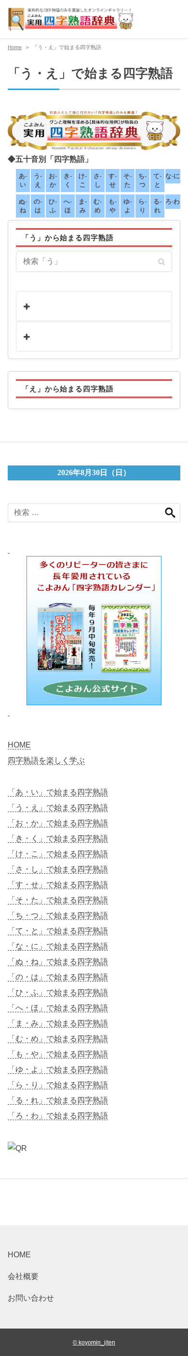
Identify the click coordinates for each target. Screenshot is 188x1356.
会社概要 (23, 1276)
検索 (170, 513)
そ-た (127, 180)
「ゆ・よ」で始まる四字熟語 (58, 1069)
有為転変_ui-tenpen (75, 306)
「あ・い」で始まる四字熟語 (58, 792)
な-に (172, 176)
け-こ (83, 180)
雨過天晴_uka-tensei (77, 336)
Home (15, 47)
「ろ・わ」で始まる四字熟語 (58, 1115)
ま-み (83, 206)
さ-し (98, 180)
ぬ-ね (23, 206)
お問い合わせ (31, 1298)
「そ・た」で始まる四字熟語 (58, 900)
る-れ (157, 206)
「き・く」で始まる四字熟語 (58, 838)
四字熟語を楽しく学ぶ (46, 760)
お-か (53, 180)
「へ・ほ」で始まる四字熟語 (58, 1008)
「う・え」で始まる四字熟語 (58, 807)
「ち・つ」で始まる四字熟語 (58, 915)
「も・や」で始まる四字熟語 (58, 1054)
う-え (38, 180)
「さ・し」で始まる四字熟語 (58, 869)
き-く (68, 180)
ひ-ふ (53, 206)
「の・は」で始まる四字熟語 (58, 977)
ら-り (142, 206)
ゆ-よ (127, 206)
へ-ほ (68, 206)
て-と (157, 180)
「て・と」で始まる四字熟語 (58, 931)
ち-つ (142, 180)
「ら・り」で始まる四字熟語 (58, 1085)
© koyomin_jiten (94, 1342)
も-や (112, 206)
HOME (19, 745)
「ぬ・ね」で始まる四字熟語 (58, 961)
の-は (38, 206)
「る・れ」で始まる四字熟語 (58, 1100)
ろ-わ (172, 201)
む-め (98, 206)
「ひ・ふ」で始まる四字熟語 (58, 992)
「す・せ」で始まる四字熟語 (58, 884)
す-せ (112, 180)
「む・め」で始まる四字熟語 (58, 1038)
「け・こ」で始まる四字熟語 (58, 854)
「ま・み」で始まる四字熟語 (58, 1023)
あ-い (23, 180)
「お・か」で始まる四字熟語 (58, 823)
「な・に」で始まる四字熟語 (58, 946)
